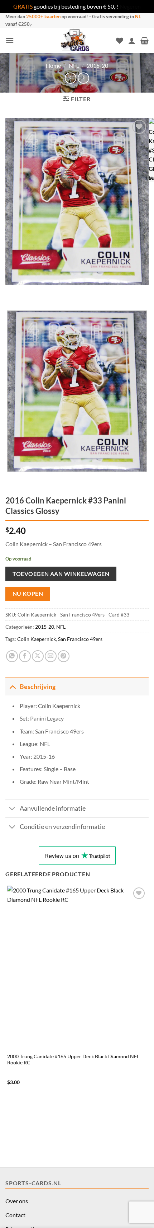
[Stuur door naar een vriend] (51, 656)
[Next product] (70, 78)
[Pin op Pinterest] (63, 656)
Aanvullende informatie (53, 808)
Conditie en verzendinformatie (62, 826)
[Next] (32, 292)
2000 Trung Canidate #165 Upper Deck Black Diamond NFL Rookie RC (73, 1060)
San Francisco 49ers (80, 639)
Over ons (16, 1200)
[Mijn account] (131, 40)
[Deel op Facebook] (25, 656)
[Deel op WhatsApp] (12, 656)
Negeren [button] (130, 6)
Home (53, 65)
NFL (74, 65)
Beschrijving (38, 686)
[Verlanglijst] (119, 40)
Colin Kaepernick (36, 639)
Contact (15, 1214)
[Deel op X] (38, 656)
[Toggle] (12, 686)
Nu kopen (28, 593)
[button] (9, 40)
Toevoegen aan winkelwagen (61, 573)
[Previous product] (83, 78)
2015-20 (97, 65)
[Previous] (12, 292)
